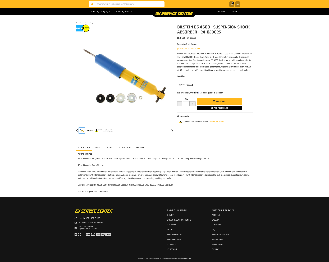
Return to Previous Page (86, 23)
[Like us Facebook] (76, 234)
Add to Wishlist (221, 108)
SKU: (179, 38)
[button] (126, 4)
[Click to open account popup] (237, 4)
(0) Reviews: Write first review (188, 48)
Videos (98, 147)
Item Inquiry (184, 116)
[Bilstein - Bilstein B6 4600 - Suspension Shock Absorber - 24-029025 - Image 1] (82, 130)
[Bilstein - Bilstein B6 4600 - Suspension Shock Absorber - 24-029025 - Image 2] (90, 130)
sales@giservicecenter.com (91, 222)
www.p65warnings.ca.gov (216, 121)
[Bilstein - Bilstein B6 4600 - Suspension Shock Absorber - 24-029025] (83, 28)
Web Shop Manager (185, 259)
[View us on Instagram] (79, 234)
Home (77, 23)
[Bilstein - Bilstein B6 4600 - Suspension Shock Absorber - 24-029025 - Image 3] (104, 130)
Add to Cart (221, 101)
